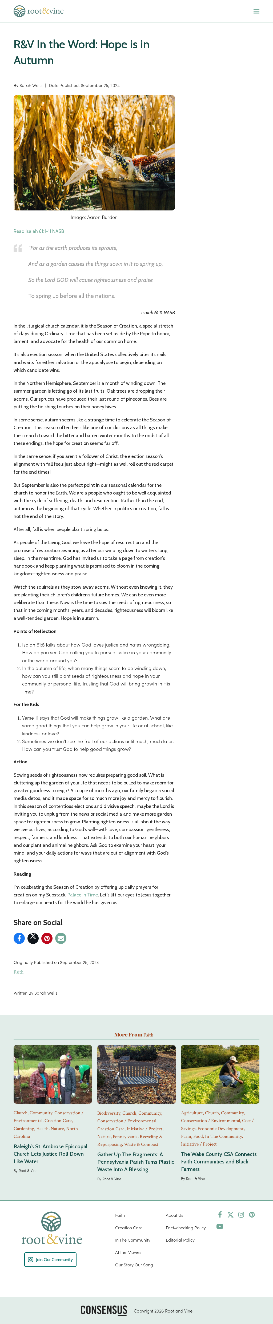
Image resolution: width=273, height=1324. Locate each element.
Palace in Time (82, 895)
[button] (256, 11)
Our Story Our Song (134, 1264)
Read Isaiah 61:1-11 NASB (39, 231)
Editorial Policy (180, 1240)
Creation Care (129, 1227)
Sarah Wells (30, 85)
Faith (18, 972)
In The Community (132, 1240)
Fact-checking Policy (186, 1227)
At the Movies (128, 1252)
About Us (174, 1215)
